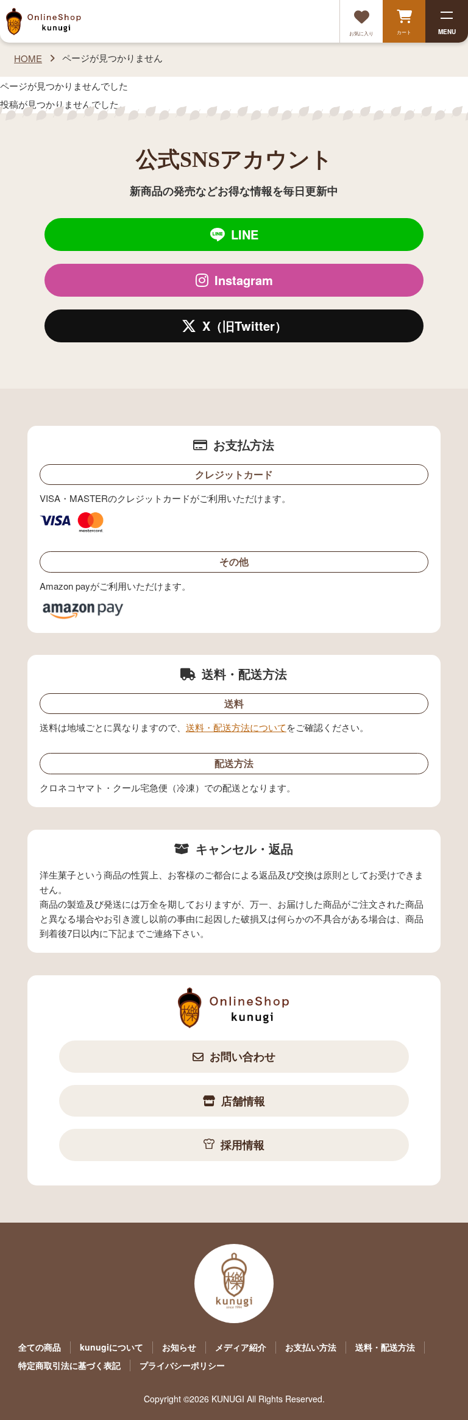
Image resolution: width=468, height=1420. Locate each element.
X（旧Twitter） (244, 325)
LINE (244, 234)
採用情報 (242, 1145)
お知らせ (179, 1347)
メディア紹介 (240, 1347)
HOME (28, 58)
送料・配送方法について (236, 727)
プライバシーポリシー (182, 1365)
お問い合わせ (242, 1056)
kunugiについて (111, 1347)
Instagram (243, 280)
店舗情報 (243, 1101)
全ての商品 (39, 1347)
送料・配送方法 (385, 1347)
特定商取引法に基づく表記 (69, 1365)
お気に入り (361, 33)
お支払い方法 (310, 1347)
